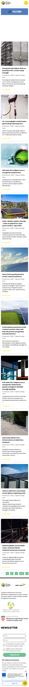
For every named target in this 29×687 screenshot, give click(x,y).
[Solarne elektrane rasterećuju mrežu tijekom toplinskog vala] (14, 476)
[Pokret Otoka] (6, 3)
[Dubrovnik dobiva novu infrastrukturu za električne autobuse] (14, 423)
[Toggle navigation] (26, 3)
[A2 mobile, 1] (14, 29)
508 (21, 573)
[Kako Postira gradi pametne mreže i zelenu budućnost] (14, 260)
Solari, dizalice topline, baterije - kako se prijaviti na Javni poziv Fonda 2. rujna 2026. (14, 223)
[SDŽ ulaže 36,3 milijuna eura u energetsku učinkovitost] (14, 156)
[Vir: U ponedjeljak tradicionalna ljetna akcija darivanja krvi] (14, 107)
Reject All (14, 683)
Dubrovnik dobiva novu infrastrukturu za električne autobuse (12, 440)
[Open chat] (25, 683)
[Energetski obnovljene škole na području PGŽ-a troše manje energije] (14, 54)
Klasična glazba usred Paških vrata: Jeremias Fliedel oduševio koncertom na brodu (13, 548)
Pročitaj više (6, 90)
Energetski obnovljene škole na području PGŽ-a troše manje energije (14, 70)
